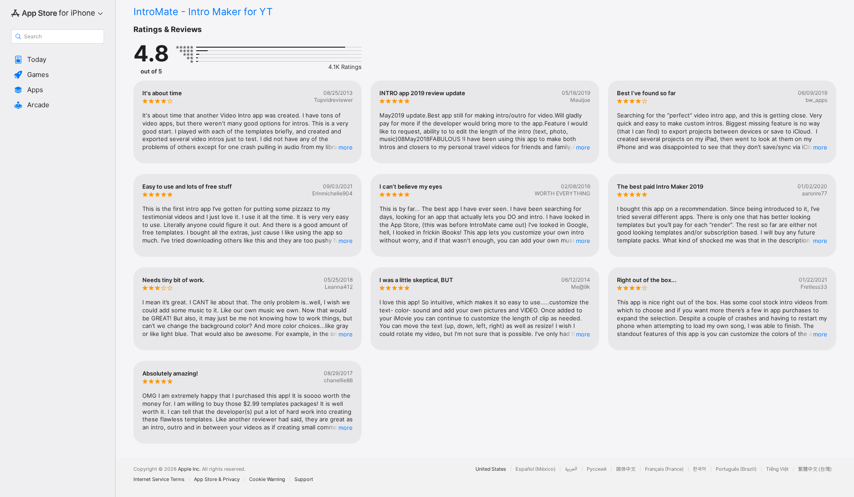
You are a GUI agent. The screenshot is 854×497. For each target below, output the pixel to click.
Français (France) (664, 469)
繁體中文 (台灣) (815, 469)
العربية (571, 469)
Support (303, 479)
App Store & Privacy (217, 479)
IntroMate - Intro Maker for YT (203, 11)
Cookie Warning (267, 479)
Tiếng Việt (777, 469)
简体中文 (626, 469)
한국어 (699, 469)
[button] (58, 59)
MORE (345, 147)
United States (490, 469)
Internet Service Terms (159, 479)
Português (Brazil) (736, 469)
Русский (597, 469)
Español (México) (536, 469)
